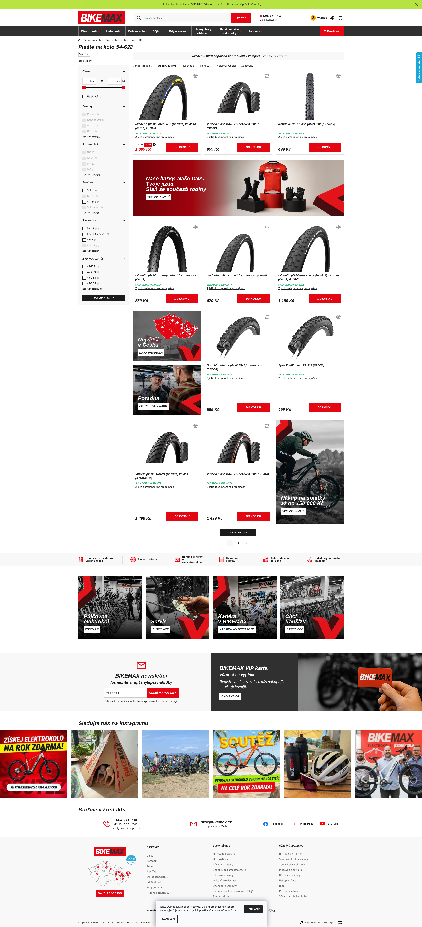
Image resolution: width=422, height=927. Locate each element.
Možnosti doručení (224, 854)
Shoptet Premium (312, 922)
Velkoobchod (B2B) (157, 877)
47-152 (92, 266)
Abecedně (247, 66)
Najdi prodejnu (110, 893)
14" (90, 164)
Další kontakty (268, 20)
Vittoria (93, 202)
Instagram (306, 824)
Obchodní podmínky (225, 886)
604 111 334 (272, 16)
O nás (149, 856)
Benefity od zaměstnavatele (229, 870)
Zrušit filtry (85, 61)
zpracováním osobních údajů (161, 701)
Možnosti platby (222, 859)
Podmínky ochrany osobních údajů (233, 891)
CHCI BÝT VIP (230, 696)
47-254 (93, 278)
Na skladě (94, 96)
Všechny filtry (104, 298)
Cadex (92, 114)
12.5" (92, 158)
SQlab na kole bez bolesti (294, 896)
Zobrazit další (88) (92, 289)
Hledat (240, 18)
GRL (91, 131)
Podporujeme (154, 887)
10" (90, 152)
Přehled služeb (221, 896)
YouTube (333, 824)
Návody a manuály (289, 875)
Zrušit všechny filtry (275, 56)
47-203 (93, 272)
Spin (91, 190)
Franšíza (151, 871)
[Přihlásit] (318, 18)
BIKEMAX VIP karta (290, 854)
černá (92, 228)
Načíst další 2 (238, 532)
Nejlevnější (188, 66)
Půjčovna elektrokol (291, 870)
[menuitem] (90, 31)
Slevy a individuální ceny (293, 859)
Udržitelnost (153, 882)
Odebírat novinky (162, 692)
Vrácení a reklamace (225, 880)
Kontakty (151, 861)
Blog (282, 886)
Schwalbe (94, 207)
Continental (95, 120)
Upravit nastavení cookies (138, 922)
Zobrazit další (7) (91, 174)
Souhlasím (253, 909)
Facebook (277, 824)
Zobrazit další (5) (91, 212)
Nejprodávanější (226, 66)
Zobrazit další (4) (91, 251)
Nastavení (168, 919)
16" (90, 169)
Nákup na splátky (223, 864)
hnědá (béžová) (97, 234)
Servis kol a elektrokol (292, 864)
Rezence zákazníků (157, 893)
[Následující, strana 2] (246, 543)
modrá (92, 245)
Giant (92, 125)
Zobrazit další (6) (91, 137)
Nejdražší (205, 66)
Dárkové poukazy (223, 875)
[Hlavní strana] (80, 40)
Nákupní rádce (287, 880)
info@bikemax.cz (215, 822)
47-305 (93, 283)
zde (234, 910)
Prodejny (333, 31)
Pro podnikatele (288, 891)
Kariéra (150, 866)
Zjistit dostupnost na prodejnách (154, 137)
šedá (91, 239)
